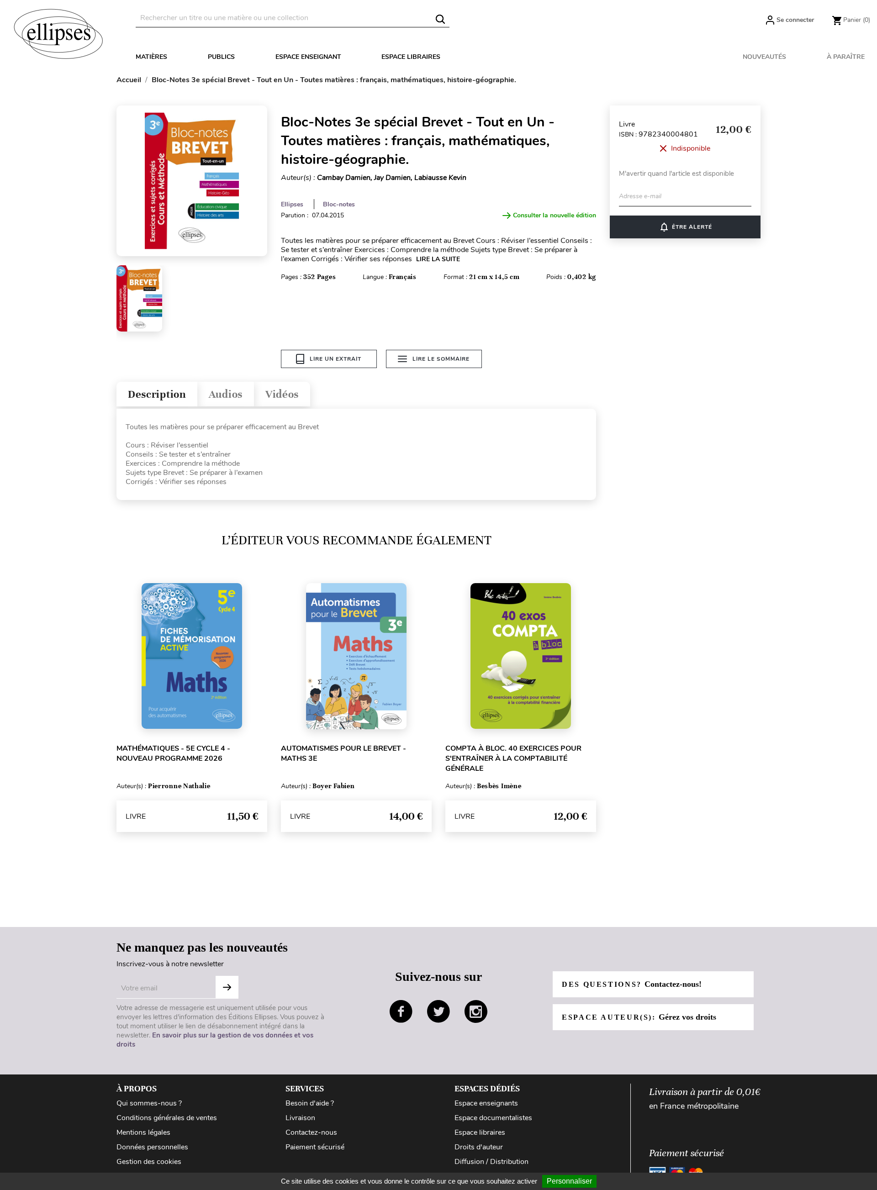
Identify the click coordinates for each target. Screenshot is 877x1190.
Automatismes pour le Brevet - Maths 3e (343, 753)
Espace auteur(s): (639, 1017)
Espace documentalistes (493, 1118)
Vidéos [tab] (282, 394)
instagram (476, 1011)
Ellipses (292, 204)
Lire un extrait (335, 359)
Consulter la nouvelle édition (554, 215)
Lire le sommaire (441, 359)
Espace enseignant (308, 57)
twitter (438, 1011)
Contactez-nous (311, 1132)
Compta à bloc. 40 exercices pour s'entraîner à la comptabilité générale (513, 758)
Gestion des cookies (148, 1162)
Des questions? (632, 984)
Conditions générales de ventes (166, 1118)
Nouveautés (764, 57)
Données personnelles (152, 1147)
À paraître (846, 57)
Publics (221, 57)
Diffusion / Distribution (491, 1162)
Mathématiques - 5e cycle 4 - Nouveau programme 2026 (173, 753)
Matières (151, 57)
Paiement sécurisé (314, 1147)
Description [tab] (157, 394)
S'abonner (227, 987)
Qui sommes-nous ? (149, 1103)
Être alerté (685, 226)
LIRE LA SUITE (438, 259)
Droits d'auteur (478, 1147)
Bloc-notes (339, 204)
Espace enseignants (486, 1103)
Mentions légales (143, 1132)
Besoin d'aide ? (309, 1103)
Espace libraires (410, 57)
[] (440, 19)
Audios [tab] (226, 394)
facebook (401, 1011)
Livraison (300, 1118)
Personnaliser (569, 1181)
